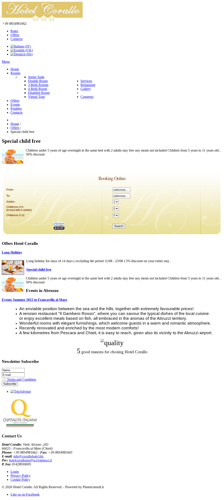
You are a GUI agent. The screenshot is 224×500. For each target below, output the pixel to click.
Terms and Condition (21, 379)
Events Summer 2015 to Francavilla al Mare (34, 300)
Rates (14, 31)
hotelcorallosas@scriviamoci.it (30, 460)
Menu (6, 62)
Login (14, 471)
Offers (14, 35)
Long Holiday (12, 252)
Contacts (16, 39)
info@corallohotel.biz (28, 456)
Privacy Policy (20, 475)
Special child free (38, 269)
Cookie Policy (20, 479)
